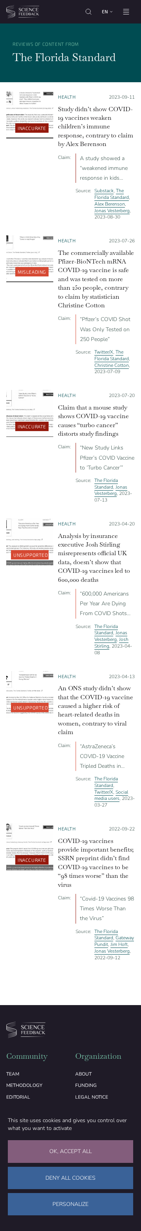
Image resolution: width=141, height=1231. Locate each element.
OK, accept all (70, 1151)
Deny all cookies (70, 1178)
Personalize (70, 1204)
